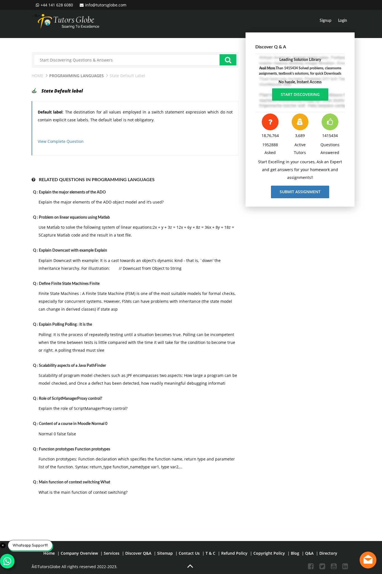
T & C (210, 553)
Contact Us (189, 553)
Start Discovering (300, 94)
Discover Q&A (138, 553)
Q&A (309, 553)
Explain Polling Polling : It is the (65, 325)
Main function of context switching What (74, 482)
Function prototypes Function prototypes (74, 449)
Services (111, 553)
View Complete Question (61, 141)
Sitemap (165, 553)
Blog (295, 553)
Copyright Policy (269, 553)
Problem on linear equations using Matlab (74, 217)
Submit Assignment (300, 191)
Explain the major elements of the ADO (72, 192)
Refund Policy (234, 553)
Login (342, 21)
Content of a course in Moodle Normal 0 (73, 424)
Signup (325, 21)
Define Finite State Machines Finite (69, 284)
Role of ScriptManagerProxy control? (70, 399)
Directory (328, 553)
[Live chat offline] (368, 560)
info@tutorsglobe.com (105, 5)
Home (37, 75)
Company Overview (79, 553)
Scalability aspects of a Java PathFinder (72, 366)
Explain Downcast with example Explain (73, 250)
